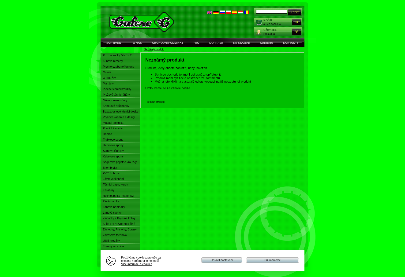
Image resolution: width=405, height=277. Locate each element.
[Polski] (228, 13)
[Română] (246, 13)
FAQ (196, 42)
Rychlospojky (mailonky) (118, 195)
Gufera (107, 72)
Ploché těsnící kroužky (117, 89)
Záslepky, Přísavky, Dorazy (120, 229)
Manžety (108, 83)
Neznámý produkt (154, 49)
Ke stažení (241, 42)
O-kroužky (109, 78)
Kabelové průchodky (116, 106)
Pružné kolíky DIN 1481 (118, 55)
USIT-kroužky (111, 240)
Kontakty (291, 42)
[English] (209, 13)
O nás (137, 42)
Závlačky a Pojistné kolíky (119, 218)
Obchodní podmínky (168, 42)
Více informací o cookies (136, 264)
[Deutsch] (216, 13)
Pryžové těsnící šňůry (116, 94)
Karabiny (108, 190)
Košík (267, 20)
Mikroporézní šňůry (115, 100)
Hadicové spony (113, 145)
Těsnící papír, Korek (115, 184)
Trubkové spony (113, 139)
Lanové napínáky (114, 207)
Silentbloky (110, 167)
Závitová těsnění (113, 179)
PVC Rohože (111, 173)
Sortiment (114, 42)
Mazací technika (113, 122)
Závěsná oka (111, 201)
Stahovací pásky (113, 151)
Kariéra (266, 42)
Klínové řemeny (113, 61)
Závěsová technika (115, 235)
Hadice (107, 134)
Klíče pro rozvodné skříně (119, 224)
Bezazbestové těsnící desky (120, 111)
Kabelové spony (113, 156)
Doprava (216, 42)
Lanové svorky (112, 212)
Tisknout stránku (155, 101)
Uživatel (270, 30)
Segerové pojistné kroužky (120, 162)
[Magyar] (240, 13)
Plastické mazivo (113, 128)
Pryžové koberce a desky (119, 117)
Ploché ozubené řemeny (118, 66)
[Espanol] (234, 13)
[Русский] (222, 13)
